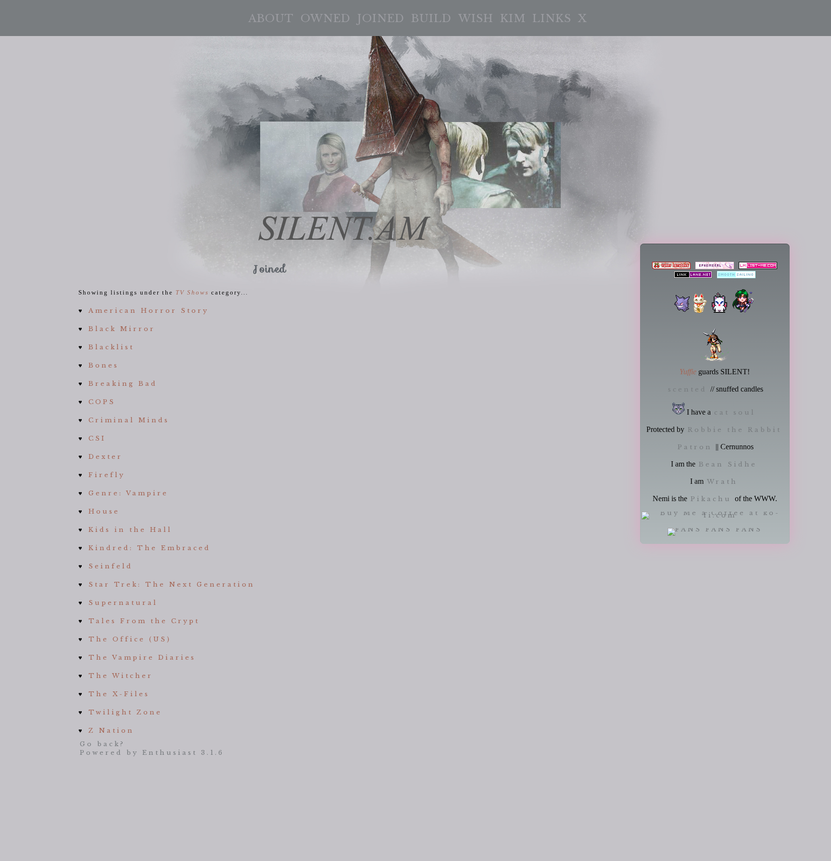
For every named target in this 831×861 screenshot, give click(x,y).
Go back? (102, 744)
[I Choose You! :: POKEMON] (682, 310)
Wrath (722, 482)
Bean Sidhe (728, 464)
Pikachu (711, 499)
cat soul (734, 412)
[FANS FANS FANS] (715, 529)
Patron (695, 447)
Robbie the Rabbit (734, 430)
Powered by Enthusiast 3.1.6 (152, 753)
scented (687, 389)
